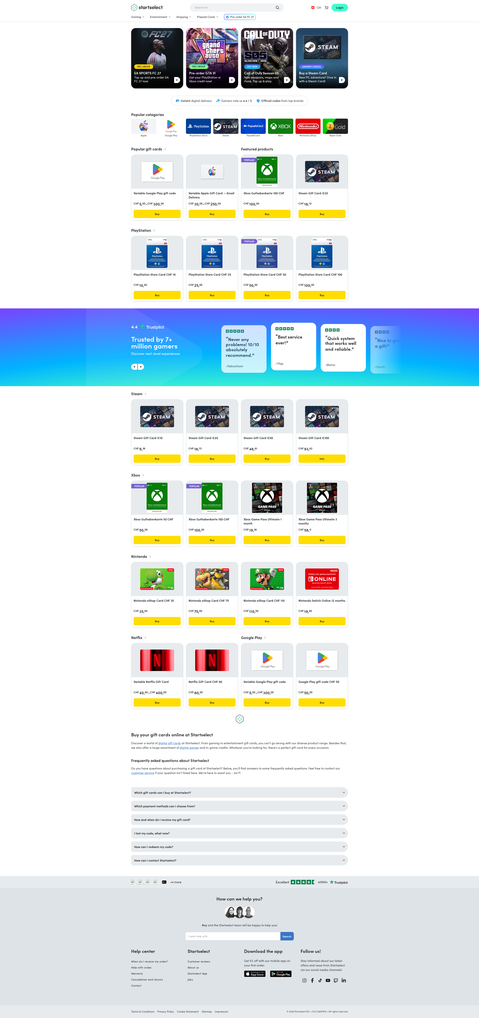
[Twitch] (336, 980)
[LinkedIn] (344, 980)
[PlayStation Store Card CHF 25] (212, 253)
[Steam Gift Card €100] (322, 416)
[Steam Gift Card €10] (157, 416)
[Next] (141, 367)
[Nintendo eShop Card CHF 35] (157, 579)
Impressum (221, 1011)
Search (287, 936)
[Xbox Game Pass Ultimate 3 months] (322, 498)
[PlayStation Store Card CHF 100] (321, 253)
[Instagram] (304, 980)
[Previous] (134, 367)
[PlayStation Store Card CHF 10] (157, 253)
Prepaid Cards (206, 17)
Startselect (199, 951)
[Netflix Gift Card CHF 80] (212, 660)
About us (193, 967)
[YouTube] (328, 980)
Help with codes (141, 967)
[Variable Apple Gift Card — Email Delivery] (212, 171)
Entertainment (158, 17)
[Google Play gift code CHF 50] (322, 660)
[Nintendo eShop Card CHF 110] (267, 579)
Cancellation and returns (147, 979)
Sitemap (207, 1011)
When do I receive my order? (149, 961)
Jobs (190, 979)
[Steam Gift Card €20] (322, 171)
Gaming (136, 17)
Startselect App (197, 973)
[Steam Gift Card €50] (267, 416)
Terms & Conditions (142, 1011)
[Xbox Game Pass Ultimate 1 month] (267, 498)
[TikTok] (320, 980)
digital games (189, 748)
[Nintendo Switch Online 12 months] (322, 579)
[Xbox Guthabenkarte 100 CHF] (267, 172)
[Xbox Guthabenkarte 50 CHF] (157, 498)
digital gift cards (169, 743)
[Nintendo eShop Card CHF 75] (212, 579)
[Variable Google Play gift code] (157, 171)
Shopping (182, 17)
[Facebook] (312, 980)
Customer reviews (199, 961)
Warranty (137, 973)
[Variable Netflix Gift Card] (157, 660)
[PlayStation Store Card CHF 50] (267, 253)
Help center (143, 951)
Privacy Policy (165, 1011)
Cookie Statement (188, 1011)
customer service (142, 773)
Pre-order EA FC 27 (242, 17)
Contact (136, 985)
